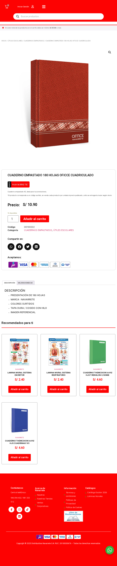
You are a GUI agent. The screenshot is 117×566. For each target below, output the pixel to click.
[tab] (9, 283)
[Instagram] (19, 509)
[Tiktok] (27, 509)
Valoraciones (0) (25, 283)
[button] (109, 52)
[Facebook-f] (11, 509)
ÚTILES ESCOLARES (15, 41)
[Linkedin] (19, 516)
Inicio (4, 41)
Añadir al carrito (34, 219)
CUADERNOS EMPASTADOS (34, 41)
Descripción (9, 283)
